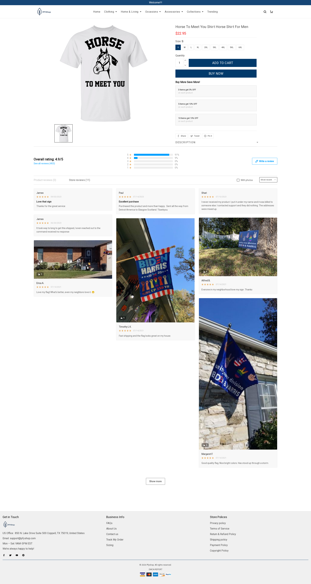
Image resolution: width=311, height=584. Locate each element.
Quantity (180, 55)
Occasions (151, 11)
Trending (212, 11)
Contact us (112, 534)
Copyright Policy (219, 550)
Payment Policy (219, 545)
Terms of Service (219, 528)
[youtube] (18, 555)
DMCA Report (155, 569)
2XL (206, 47)
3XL (214, 47)
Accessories (172, 11)
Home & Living (129, 11)
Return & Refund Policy (223, 534)
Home (96, 11)
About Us (111, 528)
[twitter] (11, 555)
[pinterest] (24, 555)
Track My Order (114, 539)
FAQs (109, 523)
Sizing (109, 545)
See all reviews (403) (44, 163)
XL (198, 47)
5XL (231, 47)
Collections (194, 11)
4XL (223, 47)
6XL (240, 47)
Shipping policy (218, 539)
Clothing (109, 11)
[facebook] (5, 555)
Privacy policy (218, 523)
